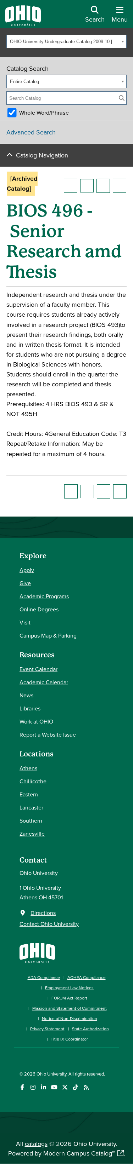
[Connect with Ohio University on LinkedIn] (43, 1087)
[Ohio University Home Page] (37, 952)
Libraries (30, 708)
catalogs (36, 1143)
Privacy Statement (47, 1029)
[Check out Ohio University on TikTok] (75, 1087)
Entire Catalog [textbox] (24, 81)
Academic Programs (44, 596)
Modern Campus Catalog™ (79, 1153)
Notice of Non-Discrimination (69, 1018)
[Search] (122, 98)
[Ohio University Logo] (23, 23)
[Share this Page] (87, 185)
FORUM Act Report (69, 998)
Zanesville (32, 833)
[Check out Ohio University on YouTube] (54, 1087)
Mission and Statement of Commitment (69, 1008)
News (26, 695)
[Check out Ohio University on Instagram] (32, 1087)
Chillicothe (33, 781)
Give (25, 583)
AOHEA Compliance (86, 977)
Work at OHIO (36, 721)
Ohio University (51, 1074)
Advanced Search (31, 132)
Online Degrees (39, 609)
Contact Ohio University (49, 924)
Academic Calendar (44, 682)
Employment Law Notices (69, 988)
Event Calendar (38, 669)
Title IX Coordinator (69, 1039)
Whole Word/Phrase (44, 112)
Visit (25, 622)
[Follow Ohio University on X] (64, 1087)
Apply (27, 570)
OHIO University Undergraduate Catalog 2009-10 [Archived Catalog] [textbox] (64, 41)
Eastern (29, 794)
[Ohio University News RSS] (86, 1087)
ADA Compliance (44, 977)
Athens (28, 768)
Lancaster (31, 807)
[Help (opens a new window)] (119, 186)
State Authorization (90, 1029)
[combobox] (66, 41)
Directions (43, 913)
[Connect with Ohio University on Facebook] (22, 1087)
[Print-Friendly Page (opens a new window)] (103, 186)
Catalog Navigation (42, 155)
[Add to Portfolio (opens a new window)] (70, 186)
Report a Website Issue (48, 734)
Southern (31, 820)
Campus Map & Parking (48, 635)
